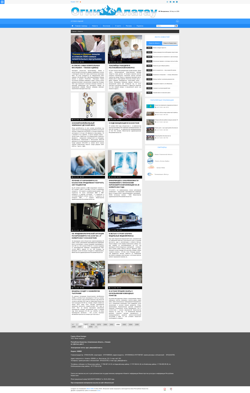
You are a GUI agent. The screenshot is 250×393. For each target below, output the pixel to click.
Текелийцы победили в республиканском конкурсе (122, 67)
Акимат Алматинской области (163, 154)
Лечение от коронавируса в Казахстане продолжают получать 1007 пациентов (88, 183)
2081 (111, 324)
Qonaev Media (161, 167)
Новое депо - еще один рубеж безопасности (167, 128)
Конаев (73, 2)
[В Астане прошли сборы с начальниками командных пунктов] (125, 273)
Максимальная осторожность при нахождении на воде (169, 56)
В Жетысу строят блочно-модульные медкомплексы (121, 235)
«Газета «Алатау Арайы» (162, 161)
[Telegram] (177, 2)
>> (96, 327)
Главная (74, 31)
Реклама (129, 26)
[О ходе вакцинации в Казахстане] (125, 105)
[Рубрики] (2, 2)
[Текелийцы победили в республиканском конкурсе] (125, 48)
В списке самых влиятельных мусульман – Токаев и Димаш (86, 67)
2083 (124, 324)
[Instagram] (167, 2)
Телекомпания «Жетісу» (161, 174)
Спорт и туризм (100, 119)
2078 (92, 324)
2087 (80, 327)
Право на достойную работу (161, 65)
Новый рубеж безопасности (163, 136)
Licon (98, 390)
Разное (139, 287)
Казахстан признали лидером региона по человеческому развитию (174, 105)
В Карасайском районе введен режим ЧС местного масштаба (172, 120)
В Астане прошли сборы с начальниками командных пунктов (121, 293)
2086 (73, 327)
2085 (137, 324)
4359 (90, 327)
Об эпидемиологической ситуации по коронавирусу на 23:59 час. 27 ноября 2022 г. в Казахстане (88, 236)
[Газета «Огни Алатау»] (114, 11)
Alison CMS (90, 388)
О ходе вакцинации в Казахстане (124, 123)
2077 (86, 324)
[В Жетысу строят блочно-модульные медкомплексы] (125, 216)
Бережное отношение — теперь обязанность (166, 74)
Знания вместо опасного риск (161, 92)
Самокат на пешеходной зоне (161, 88)
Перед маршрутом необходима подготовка (165, 52)
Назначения (138, 230)
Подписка (140, 26)
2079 (99, 324)
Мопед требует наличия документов (163, 79)
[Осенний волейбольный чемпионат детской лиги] (88, 105)
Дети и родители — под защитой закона (164, 70)
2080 (105, 324)
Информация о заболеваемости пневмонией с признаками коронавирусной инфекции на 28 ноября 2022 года (124, 184)
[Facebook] (170, 2)
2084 (130, 324)
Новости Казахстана (98, 62)
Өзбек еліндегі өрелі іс (159, 47)
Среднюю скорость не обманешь (162, 83)
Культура (139, 62)
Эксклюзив (106, 26)
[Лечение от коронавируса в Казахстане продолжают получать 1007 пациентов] (88, 163)
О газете (118, 26)
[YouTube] (174, 2)
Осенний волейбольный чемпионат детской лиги (83, 124)
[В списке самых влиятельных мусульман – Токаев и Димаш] (88, 48)
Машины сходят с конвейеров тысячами (86, 292)
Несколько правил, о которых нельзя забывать (167, 61)
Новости (95, 26)
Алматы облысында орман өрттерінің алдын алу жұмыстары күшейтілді (176, 112)
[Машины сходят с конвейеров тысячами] (88, 273)
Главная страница (81, 26)
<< (73, 324)
